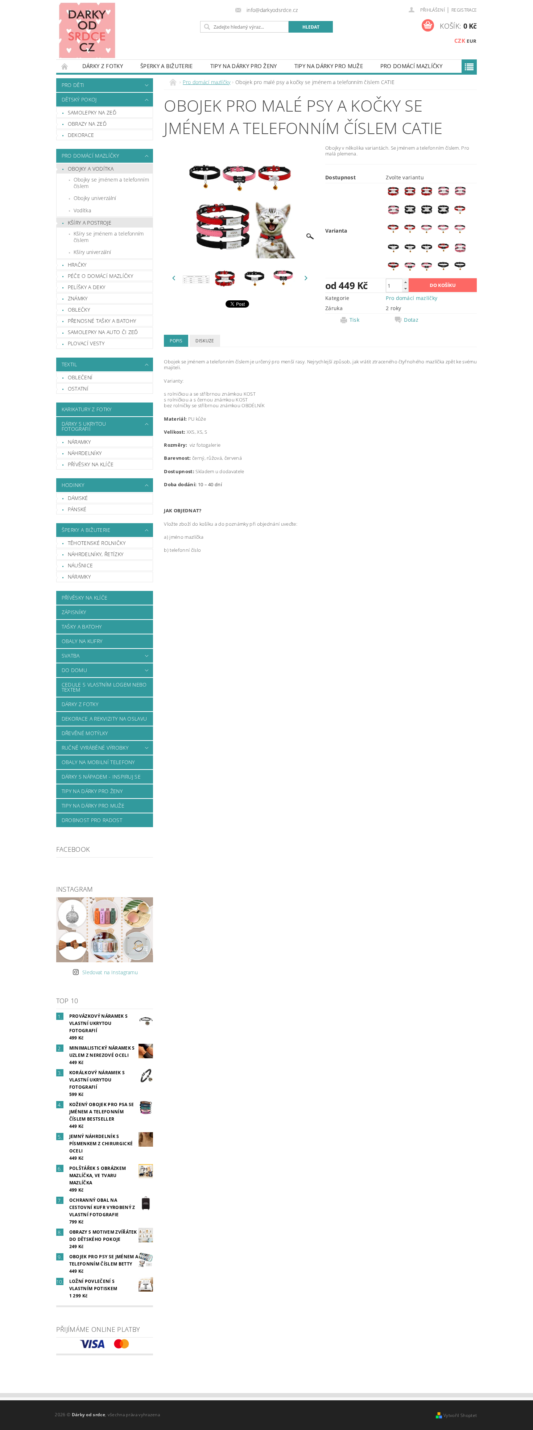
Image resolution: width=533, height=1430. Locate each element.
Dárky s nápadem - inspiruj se (101, 776)
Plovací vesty (86, 343)
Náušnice (80, 565)
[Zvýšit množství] (405, 282)
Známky (78, 298)
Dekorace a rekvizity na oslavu (104, 718)
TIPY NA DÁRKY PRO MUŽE (328, 66)
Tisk (354, 320)
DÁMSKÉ (78, 498)
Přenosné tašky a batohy (102, 320)
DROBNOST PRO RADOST (92, 820)
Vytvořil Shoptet (460, 1415)
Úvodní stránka (65, 66)
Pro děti (73, 85)
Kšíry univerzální (92, 252)
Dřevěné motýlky (85, 733)
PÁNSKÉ (77, 509)
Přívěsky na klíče (90, 464)
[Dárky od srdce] (87, 30)
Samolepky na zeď (92, 112)
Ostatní (78, 388)
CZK (459, 40)
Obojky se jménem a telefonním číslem (111, 182)
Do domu (74, 670)
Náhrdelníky (85, 453)
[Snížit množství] (405, 288)
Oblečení (80, 377)
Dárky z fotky (102, 66)
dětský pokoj (79, 99)
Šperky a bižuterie (166, 66)
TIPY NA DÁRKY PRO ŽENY (243, 66)
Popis (176, 341)
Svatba (71, 655)
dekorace (81, 135)
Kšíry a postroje (89, 222)
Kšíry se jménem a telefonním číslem (109, 236)
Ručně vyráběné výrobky (95, 747)
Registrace (464, 10)
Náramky (79, 441)
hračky (77, 264)
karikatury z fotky (87, 409)
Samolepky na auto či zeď (103, 332)
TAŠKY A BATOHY (82, 626)
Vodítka (82, 210)
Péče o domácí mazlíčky (100, 275)
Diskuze (204, 341)
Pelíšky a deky (86, 287)
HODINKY (73, 484)
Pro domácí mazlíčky (411, 66)
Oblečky (79, 309)
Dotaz (411, 320)
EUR (471, 41)
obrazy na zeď (87, 123)
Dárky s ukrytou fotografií (84, 426)
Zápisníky (74, 612)
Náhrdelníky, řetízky (95, 554)
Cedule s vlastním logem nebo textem (104, 687)
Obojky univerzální (95, 198)
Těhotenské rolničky (96, 542)
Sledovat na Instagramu (110, 972)
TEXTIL (69, 364)
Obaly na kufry (82, 641)
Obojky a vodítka (90, 168)
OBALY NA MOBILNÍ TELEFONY (98, 762)
